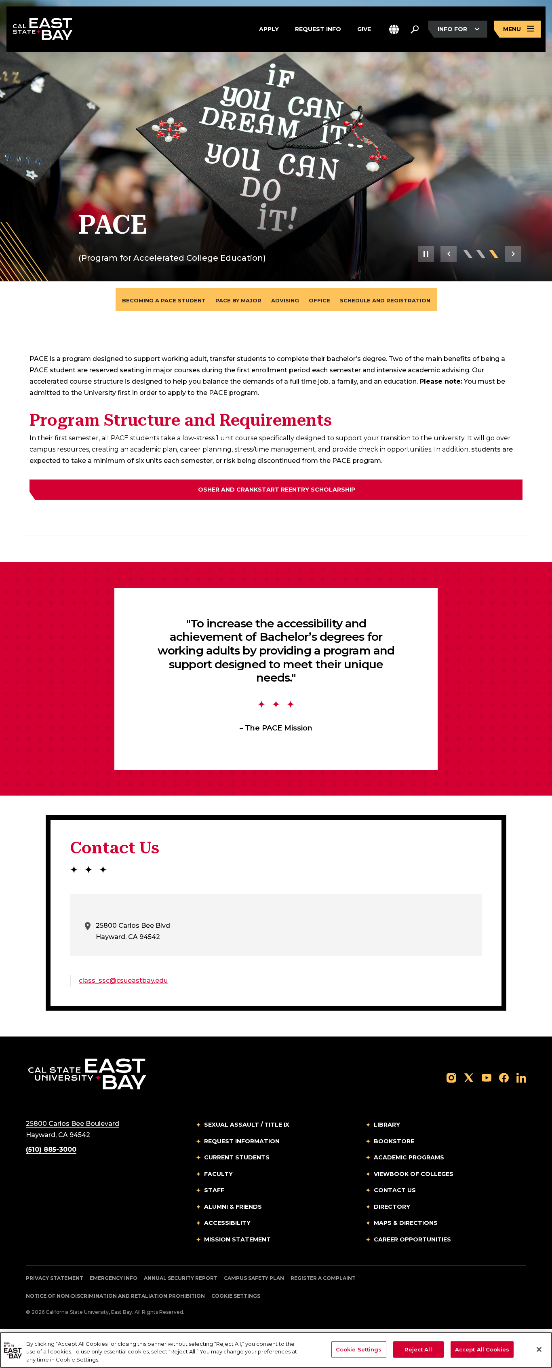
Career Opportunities (412, 1239)
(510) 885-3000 (51, 1149)
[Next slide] (513, 254)
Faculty (218, 1174)
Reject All (418, 1349)
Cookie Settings (235, 1296)
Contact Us (395, 1190)
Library (387, 1124)
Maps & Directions (406, 1223)
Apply (269, 28)
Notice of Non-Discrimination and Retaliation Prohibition (115, 1296)
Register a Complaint (323, 1278)
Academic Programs (409, 1157)
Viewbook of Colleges (413, 1174)
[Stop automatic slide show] (426, 254)
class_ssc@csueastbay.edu (123, 980)
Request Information (242, 1141)
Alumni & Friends (233, 1206)
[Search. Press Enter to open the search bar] (414, 29)
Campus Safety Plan (254, 1278)
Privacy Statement (54, 1278)
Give (364, 28)
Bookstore (394, 1141)
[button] (394, 29)
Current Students (237, 1157)
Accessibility (227, 1223)
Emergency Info (113, 1278)
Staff (214, 1190)
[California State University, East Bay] (87, 1074)
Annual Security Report (180, 1278)
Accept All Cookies (482, 1349)
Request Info (318, 28)
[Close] (539, 1349)
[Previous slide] (448, 254)
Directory (392, 1206)
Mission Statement (237, 1239)
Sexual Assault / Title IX (246, 1124)
